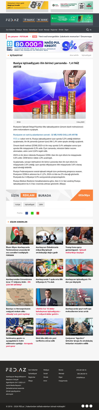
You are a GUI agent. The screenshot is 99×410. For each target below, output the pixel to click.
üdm (41, 204)
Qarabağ (44, 20)
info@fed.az (80, 377)
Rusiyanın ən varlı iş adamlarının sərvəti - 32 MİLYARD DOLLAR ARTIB (45, 135)
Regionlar (54, 30)
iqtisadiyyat (29, 204)
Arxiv (45, 381)
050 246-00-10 (82, 374)
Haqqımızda (63, 381)
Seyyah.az (30, 20)
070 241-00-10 (81, 370)
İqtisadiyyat (33, 30)
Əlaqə (30, 381)
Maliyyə (19, 30)
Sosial (41, 30)
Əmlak (61, 30)
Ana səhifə (74, 55)
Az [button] (91, 30)
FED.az (16, 139)
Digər (66, 30)
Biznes (25, 30)
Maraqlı (46, 30)
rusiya (17, 204)
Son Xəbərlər (10, 30)
